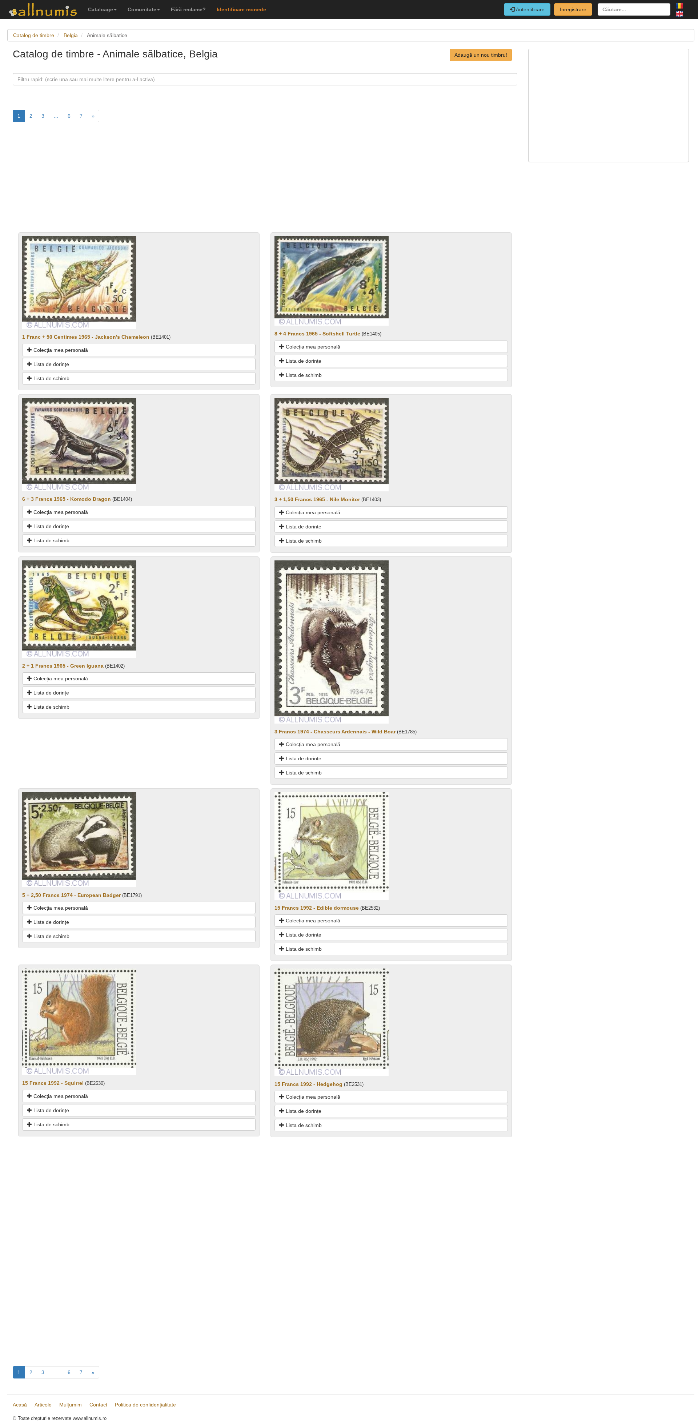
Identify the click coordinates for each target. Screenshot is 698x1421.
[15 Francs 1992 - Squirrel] (79, 1021)
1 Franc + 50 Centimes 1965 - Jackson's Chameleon (85, 337)
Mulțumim (70, 1405)
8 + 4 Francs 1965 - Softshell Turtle (317, 334)
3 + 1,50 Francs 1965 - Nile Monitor (317, 499)
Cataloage (100, 9)
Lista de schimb (50, 378)
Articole (43, 1405)
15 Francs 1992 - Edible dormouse (316, 908)
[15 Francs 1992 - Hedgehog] (331, 1022)
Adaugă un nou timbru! (480, 55)
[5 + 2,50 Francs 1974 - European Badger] (79, 839)
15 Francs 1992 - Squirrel (53, 1083)
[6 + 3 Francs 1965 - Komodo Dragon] (79, 444)
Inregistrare (573, 9)
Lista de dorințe (50, 364)
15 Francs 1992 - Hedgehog (308, 1084)
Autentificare (530, 9)
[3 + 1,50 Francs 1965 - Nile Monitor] (331, 444)
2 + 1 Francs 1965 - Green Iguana (63, 666)
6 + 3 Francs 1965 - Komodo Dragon (66, 499)
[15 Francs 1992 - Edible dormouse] (331, 846)
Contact (98, 1405)
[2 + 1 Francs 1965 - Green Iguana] (79, 608)
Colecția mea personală (60, 350)
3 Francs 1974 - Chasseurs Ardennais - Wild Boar (335, 731)
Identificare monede (241, 9)
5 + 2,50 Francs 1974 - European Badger (71, 895)
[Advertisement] (231, 181)
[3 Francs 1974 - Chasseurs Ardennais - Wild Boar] (331, 641)
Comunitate (142, 9)
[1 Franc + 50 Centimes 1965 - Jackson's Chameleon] (79, 282)
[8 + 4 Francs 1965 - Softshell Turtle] (331, 280)
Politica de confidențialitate (145, 1405)
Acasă (20, 1405)
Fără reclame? (188, 9)
